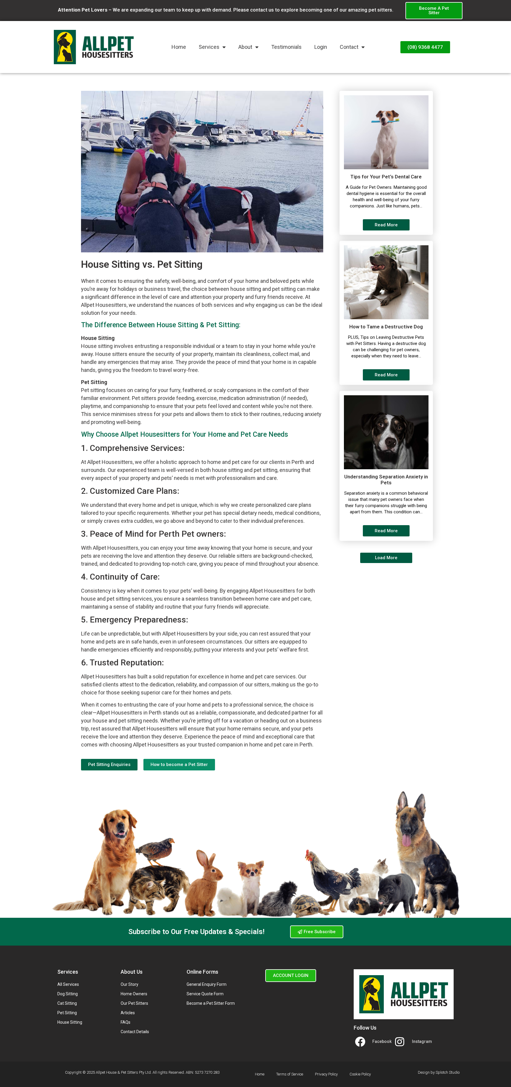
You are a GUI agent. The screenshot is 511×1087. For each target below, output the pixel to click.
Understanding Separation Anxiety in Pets (386, 480)
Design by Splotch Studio (439, 1072)
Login (320, 47)
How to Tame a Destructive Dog (386, 327)
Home (179, 47)
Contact (349, 47)
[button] (386, 558)
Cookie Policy (360, 1074)
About (245, 47)
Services (209, 47)
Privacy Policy (326, 1074)
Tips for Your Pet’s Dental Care (386, 177)
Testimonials (286, 47)
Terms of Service (289, 1074)
